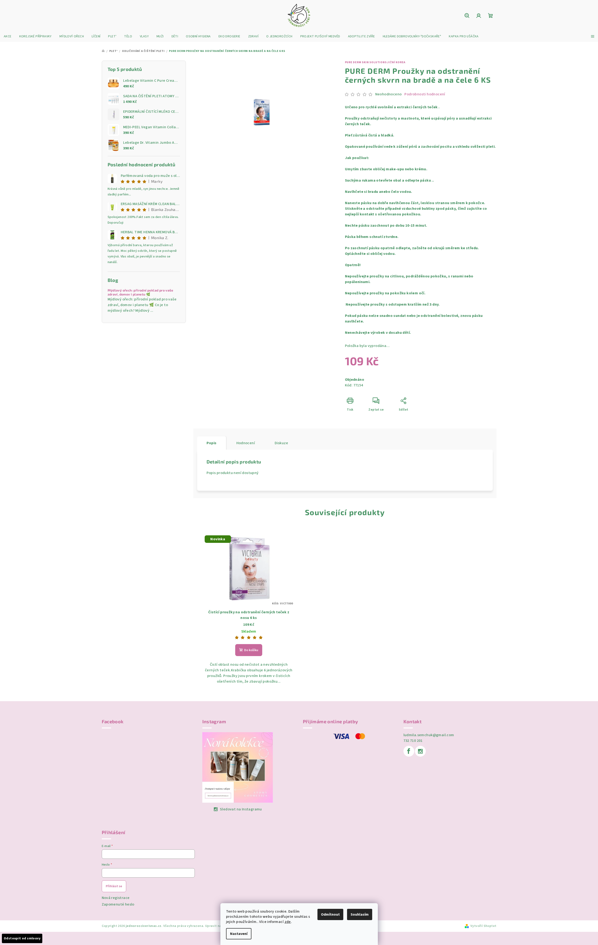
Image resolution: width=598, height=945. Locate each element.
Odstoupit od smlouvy (22, 938)
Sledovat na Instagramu (241, 809)
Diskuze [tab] (281, 443)
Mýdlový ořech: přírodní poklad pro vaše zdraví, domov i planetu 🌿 (140, 292)
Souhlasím (360, 914)
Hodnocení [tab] (245, 443)
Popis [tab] (212, 443)
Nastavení (238, 933)
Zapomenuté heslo (118, 904)
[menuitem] (7, 36)
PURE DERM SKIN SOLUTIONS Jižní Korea (375, 62)
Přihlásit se (114, 886)
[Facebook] (408, 751)
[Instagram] (420, 751)
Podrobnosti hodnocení (424, 94)
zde (288, 921)
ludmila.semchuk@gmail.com (428, 735)
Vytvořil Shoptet (483, 926)
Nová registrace (116, 897)
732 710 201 (413, 740)
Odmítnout (330, 914)
